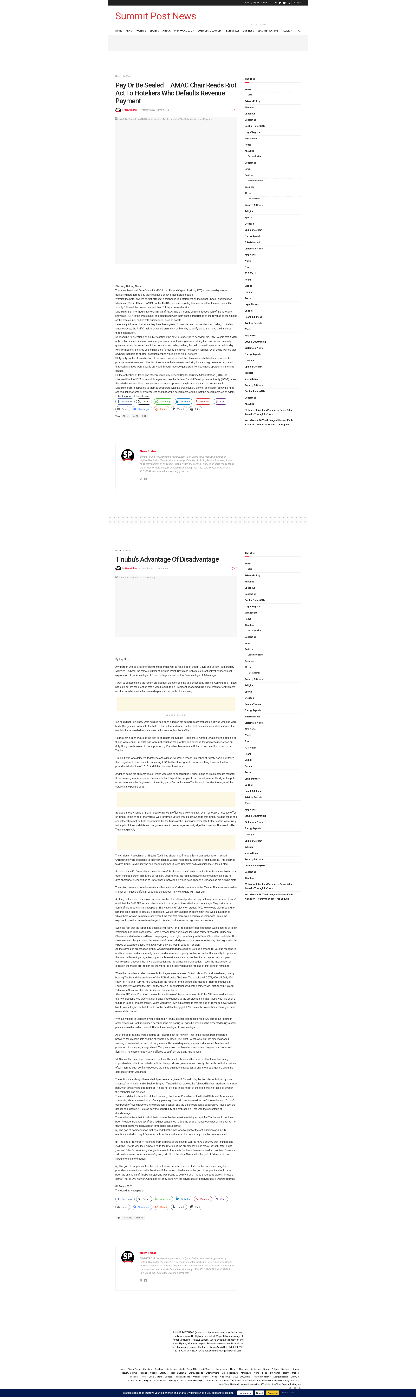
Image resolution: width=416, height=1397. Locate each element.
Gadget (249, 310)
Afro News (250, 255)
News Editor (131, 110)
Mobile (248, 286)
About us (249, 107)
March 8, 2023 (148, 110)
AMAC (135, 416)
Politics (141, 30)
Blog (250, 95)
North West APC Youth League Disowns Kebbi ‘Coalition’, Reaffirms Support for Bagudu (269, 422)
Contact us (250, 120)
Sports (154, 30)
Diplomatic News (254, 248)
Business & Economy (210, 30)
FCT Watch (128, 76)
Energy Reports (253, 236)
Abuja (126, 416)
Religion (287, 30)
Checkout (250, 113)
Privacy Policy (252, 101)
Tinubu (139, 1218)
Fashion (249, 292)
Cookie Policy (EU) (255, 126)
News (129, 30)
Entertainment (252, 242)
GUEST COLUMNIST (255, 342)
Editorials (232, 30)
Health (248, 279)
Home (118, 30)
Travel (248, 298)
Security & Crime (268, 30)
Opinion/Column (184, 30)
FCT (144, 416)
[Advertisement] (260, 13)
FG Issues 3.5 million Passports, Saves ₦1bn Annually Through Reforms (268, 412)
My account (251, 138)
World (248, 261)
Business (248, 30)
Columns (127, 550)
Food (247, 267)
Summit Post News (155, 16)
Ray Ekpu (127, 1218)
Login (298, 3)
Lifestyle (249, 223)
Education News (255, 181)
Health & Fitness (253, 317)
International (254, 199)
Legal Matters (252, 304)
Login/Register (253, 132)
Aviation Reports (253, 323)
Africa (166, 30)
